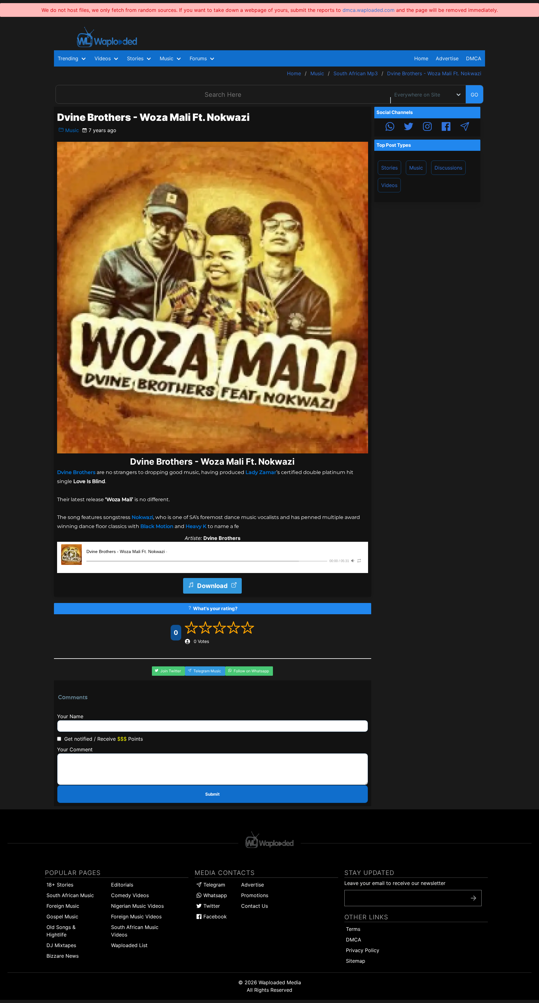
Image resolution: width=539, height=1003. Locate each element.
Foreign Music (62, 906)
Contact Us (254, 906)
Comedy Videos (130, 895)
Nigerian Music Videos (137, 906)
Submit (212, 794)
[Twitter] (408, 127)
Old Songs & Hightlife (60, 931)
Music (71, 130)
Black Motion (156, 526)
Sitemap (355, 961)
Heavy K (196, 526)
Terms (353, 929)
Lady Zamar (260, 472)
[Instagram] (427, 127)
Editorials (122, 885)
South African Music (70, 895)
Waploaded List (129, 945)
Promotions (254, 895)
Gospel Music (62, 916)
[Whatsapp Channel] (390, 127)
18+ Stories (59, 885)
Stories (389, 168)
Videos (389, 185)
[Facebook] (446, 127)
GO (474, 94)
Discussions (448, 168)
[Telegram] (464, 127)
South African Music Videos (134, 931)
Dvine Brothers (77, 472)
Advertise (252, 885)
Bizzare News (62, 956)
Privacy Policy (362, 950)
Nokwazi (141, 517)
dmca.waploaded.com (368, 10)
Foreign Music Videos (136, 916)
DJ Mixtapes (61, 945)
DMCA (473, 58)
